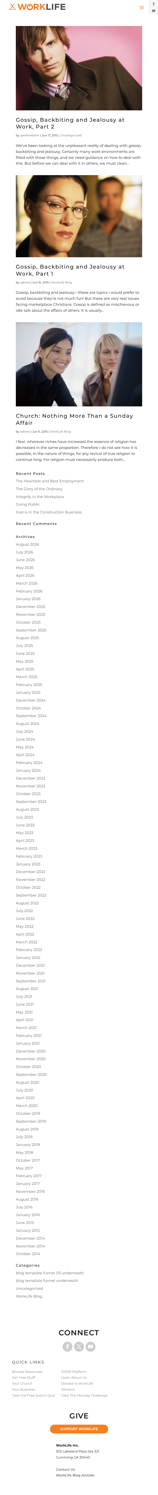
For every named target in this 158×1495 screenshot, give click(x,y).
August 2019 (27, 1129)
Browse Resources (27, 1372)
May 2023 (24, 833)
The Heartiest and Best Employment (50, 481)
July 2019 (24, 1137)
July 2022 (24, 911)
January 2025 (28, 692)
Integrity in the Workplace (40, 496)
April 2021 (25, 1020)
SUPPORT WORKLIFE (79, 1429)
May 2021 (24, 1012)
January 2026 (28, 599)
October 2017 (28, 1160)
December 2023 (30, 778)
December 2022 (30, 872)
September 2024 (31, 716)
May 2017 (24, 1168)
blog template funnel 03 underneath (50, 1273)
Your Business (23, 1389)
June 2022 (25, 918)
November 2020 (31, 1059)
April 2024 (25, 755)
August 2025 (27, 638)
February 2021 (29, 1035)
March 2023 (26, 848)
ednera (25, 282)
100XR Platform (73, 1372)
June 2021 (25, 1004)
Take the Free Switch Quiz (33, 1395)
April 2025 (25, 669)
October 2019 (28, 1113)
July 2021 (24, 996)
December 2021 (30, 965)
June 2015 (25, 1222)
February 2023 (29, 856)
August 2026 (27, 544)
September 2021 (31, 981)
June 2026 (25, 560)
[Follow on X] (79, 1347)
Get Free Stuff (23, 1377)
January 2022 (28, 957)
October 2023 (28, 794)
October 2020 (28, 1066)
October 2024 (28, 708)
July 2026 (24, 552)
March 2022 (26, 942)
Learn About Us (74, 1377)
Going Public (28, 504)
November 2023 (30, 786)
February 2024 (29, 762)
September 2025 (31, 630)
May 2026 (25, 567)
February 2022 (29, 950)
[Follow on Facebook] (153, 4)
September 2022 (31, 895)
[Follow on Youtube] (153, 10)
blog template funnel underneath (47, 1280)
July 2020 (24, 1090)
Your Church (22, 1383)
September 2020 (31, 1074)
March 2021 (26, 1027)
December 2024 (31, 700)
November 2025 (30, 614)
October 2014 (28, 1254)
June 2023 (25, 825)
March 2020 (27, 1105)
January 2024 (28, 770)
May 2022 (24, 926)
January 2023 (28, 864)
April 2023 (25, 840)
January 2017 (28, 1183)
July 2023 (24, 817)
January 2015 (28, 1230)
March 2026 (26, 583)
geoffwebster (29, 135)
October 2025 (28, 622)
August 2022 (27, 903)
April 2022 (25, 934)
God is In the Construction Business (49, 512)
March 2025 (26, 677)
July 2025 (24, 645)
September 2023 (31, 801)
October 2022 (28, 887)
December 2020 (31, 1051)
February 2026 (29, 591)
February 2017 (29, 1176)
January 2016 (28, 1215)
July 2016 (24, 1207)
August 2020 (27, 1082)
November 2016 (30, 1191)
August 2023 (27, 809)
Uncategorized (70, 135)
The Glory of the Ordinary (39, 489)
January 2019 (28, 1144)
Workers (68, 1389)
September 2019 (31, 1121)
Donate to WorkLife (77, 1383)
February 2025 (29, 684)
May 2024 (25, 747)
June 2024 (25, 739)
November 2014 (30, 1246)
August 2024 (27, 723)
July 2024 (24, 731)
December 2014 (30, 1238)
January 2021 (28, 1043)
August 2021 (27, 988)
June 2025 (25, 653)
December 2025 (30, 606)
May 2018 (24, 1152)
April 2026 (25, 575)
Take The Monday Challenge (84, 1395)
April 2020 (25, 1098)
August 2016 (27, 1199)
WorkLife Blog (61, 282)
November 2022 (30, 879)
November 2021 (30, 973)
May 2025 (24, 661)
